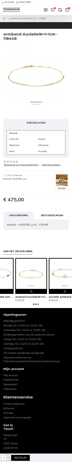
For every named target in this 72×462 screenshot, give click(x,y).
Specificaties (36, 122)
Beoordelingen (52, 215)
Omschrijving (18, 215)
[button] (33, 304)
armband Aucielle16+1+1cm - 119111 (20, 296)
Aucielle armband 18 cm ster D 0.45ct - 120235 (53, 296)
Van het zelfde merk (17, 251)
